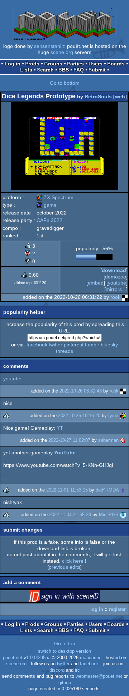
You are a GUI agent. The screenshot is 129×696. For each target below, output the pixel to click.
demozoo (115, 277)
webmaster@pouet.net (99, 676)
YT (60, 428)
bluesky (109, 344)
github (64, 682)
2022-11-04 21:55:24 (70, 514)
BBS (63, 70)
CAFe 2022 (49, 220)
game (47, 205)
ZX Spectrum (55, 197)
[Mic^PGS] (123, 514)
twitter (55, 344)
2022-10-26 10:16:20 (79, 415)
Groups (53, 63)
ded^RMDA (107, 490)
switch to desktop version (64, 651)
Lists (26, 70)
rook (115, 297)
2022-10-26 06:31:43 (80, 391)
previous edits (64, 567)
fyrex (113, 415)
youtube (117, 283)
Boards (116, 63)
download (114, 270)
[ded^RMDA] (123, 490)
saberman (108, 440)
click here (72, 561)
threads (64, 351)
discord (56, 670)
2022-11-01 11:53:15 (67, 490)
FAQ (78, 70)
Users (95, 63)
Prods (32, 63)
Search (45, 70)
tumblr (92, 344)
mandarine (90, 657)
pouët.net (12, 657)
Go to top (64, 643)
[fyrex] (123, 415)
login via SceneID (75, 597)
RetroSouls (98, 96)
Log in (12, 63)
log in (96, 609)
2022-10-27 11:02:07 (69, 440)
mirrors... (116, 289)
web (120, 96)
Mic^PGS (109, 514)
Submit (97, 70)
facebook (37, 344)
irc (77, 670)
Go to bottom (65, 83)
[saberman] (123, 440)
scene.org (62, 52)
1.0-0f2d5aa (38, 657)
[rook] (125, 297)
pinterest (73, 344)
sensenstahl (47, 46)
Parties (75, 63)
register (117, 609)
